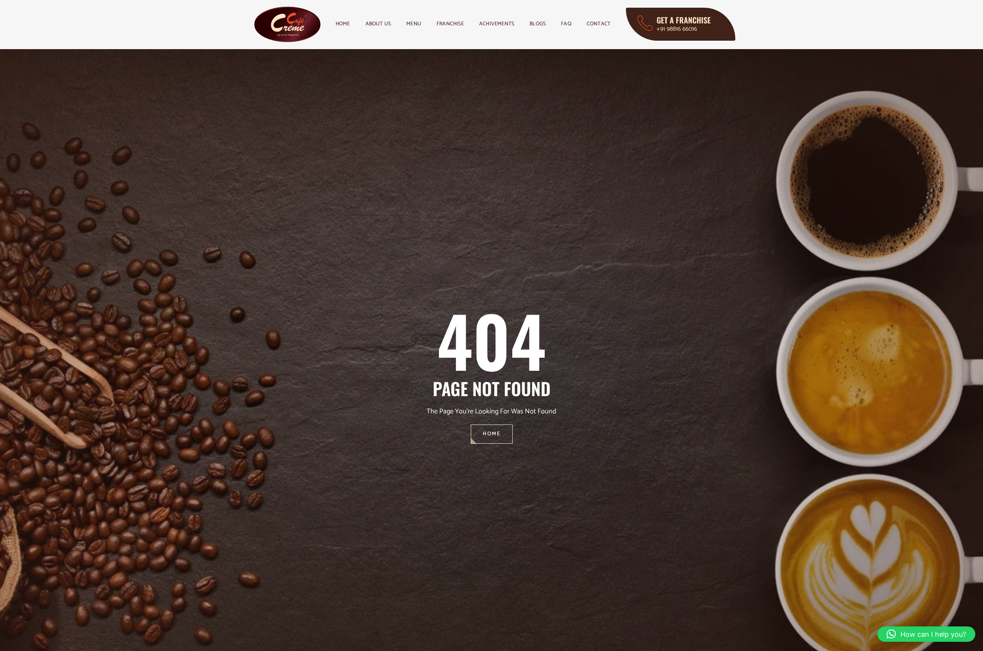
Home (343, 24)
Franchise (450, 24)
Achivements (496, 24)
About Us (378, 24)
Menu (413, 24)
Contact (599, 24)
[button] (926, 634)
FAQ (566, 24)
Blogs (538, 24)
